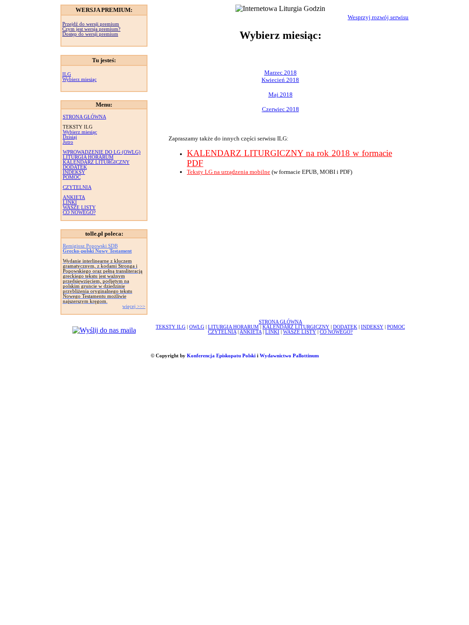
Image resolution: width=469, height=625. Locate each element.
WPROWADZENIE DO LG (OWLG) (102, 152)
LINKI (70, 202)
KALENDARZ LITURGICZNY (96, 162)
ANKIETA (74, 197)
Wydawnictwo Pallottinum (289, 355)
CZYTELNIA (77, 187)
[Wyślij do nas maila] (104, 330)
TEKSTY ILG (170, 326)
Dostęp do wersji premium (90, 34)
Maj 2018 (280, 94)
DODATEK (75, 167)
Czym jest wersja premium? (91, 29)
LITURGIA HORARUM (88, 157)
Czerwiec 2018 (280, 109)
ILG (66, 74)
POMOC (72, 177)
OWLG (196, 326)
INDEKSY (74, 172)
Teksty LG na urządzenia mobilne (228, 171)
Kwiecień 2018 (280, 79)
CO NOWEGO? (79, 212)
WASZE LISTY (79, 207)
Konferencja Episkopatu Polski (221, 355)
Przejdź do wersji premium (90, 24)
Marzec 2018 (280, 72)
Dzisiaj (70, 137)
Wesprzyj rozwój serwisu (378, 17)
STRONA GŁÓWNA (84, 116)
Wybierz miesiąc (79, 79)
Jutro (68, 142)
